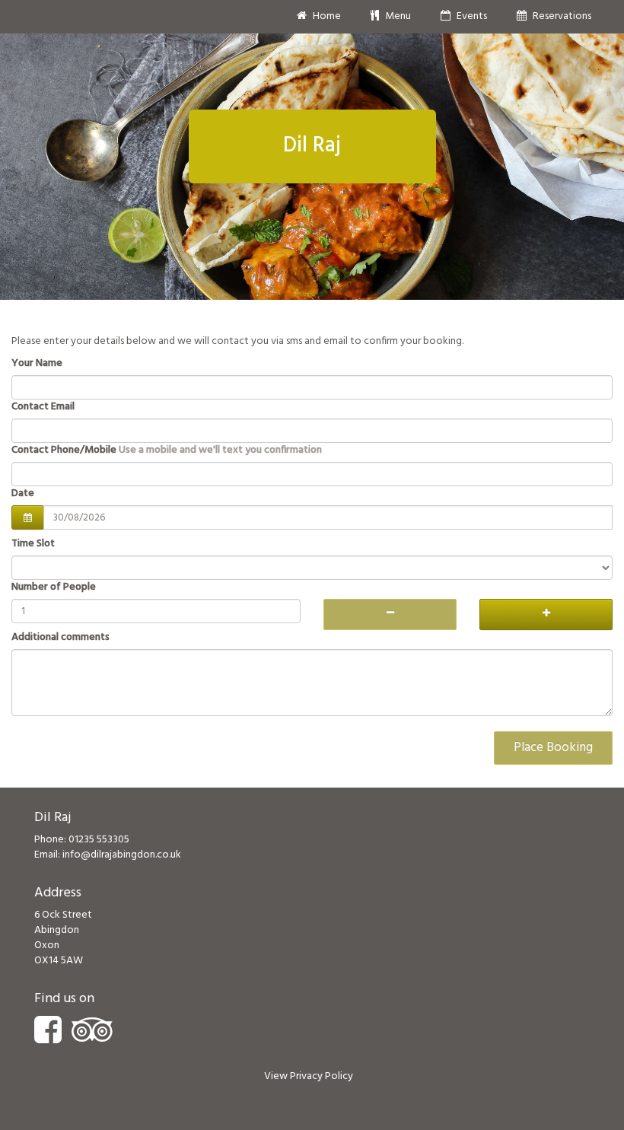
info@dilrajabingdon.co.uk (121, 855)
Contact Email (43, 407)
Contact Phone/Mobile (166, 450)
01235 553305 (98, 839)
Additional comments (60, 637)
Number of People (53, 587)
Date (22, 493)
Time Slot (33, 544)
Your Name (36, 363)
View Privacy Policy (308, 1076)
